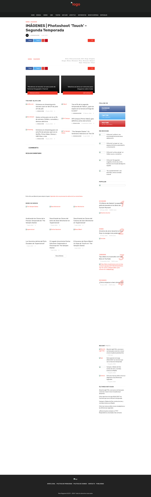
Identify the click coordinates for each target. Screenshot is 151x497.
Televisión (33, 21)
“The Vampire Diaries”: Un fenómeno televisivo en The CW (83, 133)
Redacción (40, 111)
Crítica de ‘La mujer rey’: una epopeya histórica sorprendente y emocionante (116, 145)
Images (64, 60)
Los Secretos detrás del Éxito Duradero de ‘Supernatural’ (36, 242)
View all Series (59, 256)
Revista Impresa (93, 15)
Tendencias (102, 254)
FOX (83, 58)
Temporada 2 (87, 62)
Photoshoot (75, 60)
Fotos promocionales (75, 58)
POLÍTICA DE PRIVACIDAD (64, 484)
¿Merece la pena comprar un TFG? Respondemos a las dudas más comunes (110, 412)
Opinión (101, 228)
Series (45, 15)
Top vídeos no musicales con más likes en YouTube (111, 258)
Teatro (57, 15)
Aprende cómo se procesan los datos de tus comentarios (66, 196)
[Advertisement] (112, 73)
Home (33, 15)
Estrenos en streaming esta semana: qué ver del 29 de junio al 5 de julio (47, 107)
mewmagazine (35, 35)
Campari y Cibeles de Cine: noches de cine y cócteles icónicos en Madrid (114, 368)
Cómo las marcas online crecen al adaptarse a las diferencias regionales (116, 377)
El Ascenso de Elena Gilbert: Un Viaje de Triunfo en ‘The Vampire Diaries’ (83, 243)
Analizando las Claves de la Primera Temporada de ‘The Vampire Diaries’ (35, 221)
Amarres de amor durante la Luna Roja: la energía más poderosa (111, 232)
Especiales (103, 15)
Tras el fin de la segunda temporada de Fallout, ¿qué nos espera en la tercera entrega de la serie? (83, 108)
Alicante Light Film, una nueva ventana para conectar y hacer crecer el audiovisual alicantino (115, 351)
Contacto (91, 484)
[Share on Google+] (43, 40)
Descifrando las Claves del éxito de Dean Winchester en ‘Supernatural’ (60, 221)
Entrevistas (82, 15)
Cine (51, 15)
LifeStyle (72, 15)
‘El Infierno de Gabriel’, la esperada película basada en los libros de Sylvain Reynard (111, 205)
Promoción (86, 60)
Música (38, 15)
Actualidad (102, 201)
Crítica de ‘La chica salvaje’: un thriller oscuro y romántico (115, 153)
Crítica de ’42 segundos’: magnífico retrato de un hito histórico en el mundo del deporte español (116, 162)
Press (80, 60)
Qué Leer (65, 15)
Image (86, 58)
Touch (93, 62)
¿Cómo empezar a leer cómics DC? (111, 282)
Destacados (103, 280)
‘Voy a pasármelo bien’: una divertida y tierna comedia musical (114, 172)
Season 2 (92, 60)
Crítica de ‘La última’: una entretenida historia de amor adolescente (115, 136)
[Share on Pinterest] (46, 40)
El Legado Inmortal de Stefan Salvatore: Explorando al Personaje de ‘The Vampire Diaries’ (60, 244)
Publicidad (100, 484)
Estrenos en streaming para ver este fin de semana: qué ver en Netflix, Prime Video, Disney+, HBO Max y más (47, 133)
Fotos (67, 58)
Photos (69, 60)
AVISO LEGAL (51, 484)
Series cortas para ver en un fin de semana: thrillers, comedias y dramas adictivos (47, 119)
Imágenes (92, 58)
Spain (81, 62)
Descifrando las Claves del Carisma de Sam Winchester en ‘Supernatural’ (83, 221)
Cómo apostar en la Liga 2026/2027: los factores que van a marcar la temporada (115, 359)
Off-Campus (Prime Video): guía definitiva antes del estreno (83, 120)
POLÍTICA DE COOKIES (80, 484)
